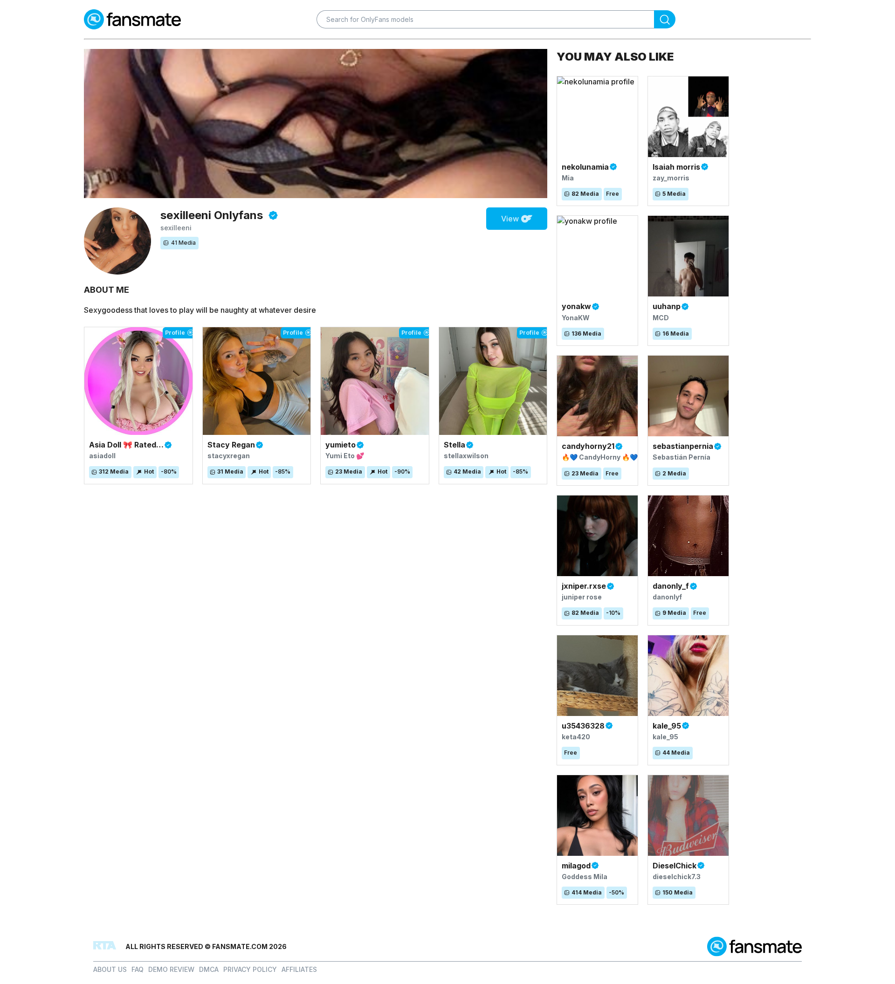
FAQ (137, 969)
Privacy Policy (250, 969)
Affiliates (299, 969)
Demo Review (171, 969)
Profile (175, 332)
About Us (110, 969)
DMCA (209, 969)
